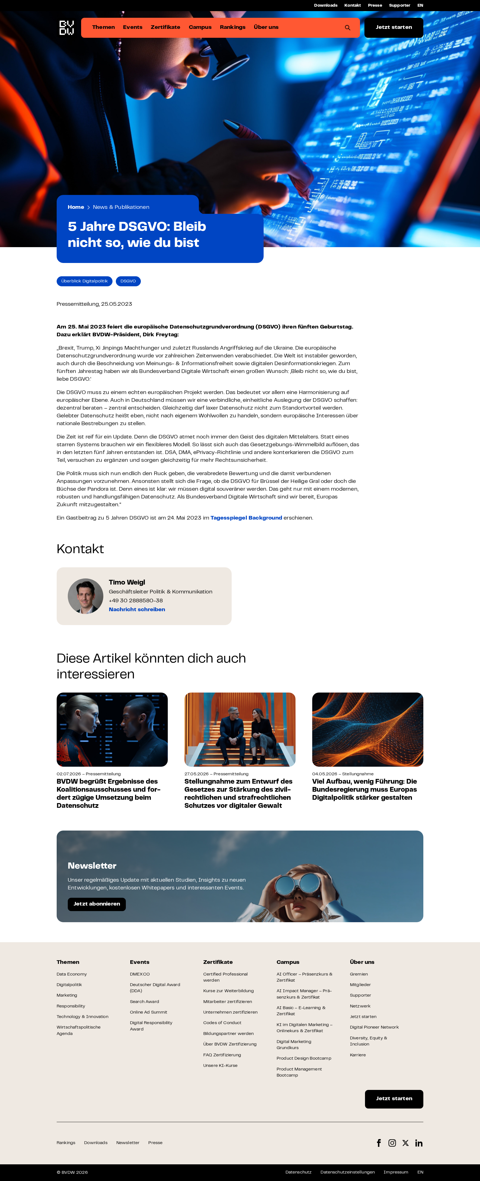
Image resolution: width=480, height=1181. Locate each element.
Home (76, 207)
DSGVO (128, 281)
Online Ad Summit (149, 1012)
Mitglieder (360, 985)
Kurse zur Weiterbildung (228, 991)
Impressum (396, 1172)
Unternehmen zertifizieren (230, 1012)
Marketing (67, 995)
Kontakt (352, 5)
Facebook (378, 1143)
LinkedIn (418, 1143)
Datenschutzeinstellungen (348, 1172)
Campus (288, 962)
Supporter (400, 5)
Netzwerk (360, 1006)
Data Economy (72, 974)
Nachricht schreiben (137, 610)
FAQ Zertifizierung (222, 1055)
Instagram (392, 1143)
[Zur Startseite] (67, 28)
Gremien (359, 974)
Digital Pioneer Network (374, 1027)
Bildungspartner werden (228, 1034)
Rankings (66, 1143)
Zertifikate (218, 962)
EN (420, 5)
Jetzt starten (394, 27)
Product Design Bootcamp (304, 1058)
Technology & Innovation (82, 1017)
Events (139, 962)
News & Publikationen (121, 207)
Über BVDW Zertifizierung (230, 1044)
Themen (68, 962)
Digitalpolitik (69, 985)
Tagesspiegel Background (246, 518)
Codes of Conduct (222, 1023)
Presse (375, 5)
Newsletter (128, 1143)
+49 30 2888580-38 (136, 601)
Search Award (144, 1002)
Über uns (362, 962)
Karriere (358, 1055)
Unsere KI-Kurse (220, 1066)
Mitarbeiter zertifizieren (227, 1002)
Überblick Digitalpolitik (84, 281)
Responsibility (71, 1006)
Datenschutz (299, 1172)
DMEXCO (140, 974)
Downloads (326, 5)
